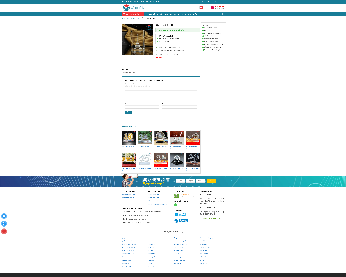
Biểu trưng (124, 257)
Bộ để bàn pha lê (178, 250)
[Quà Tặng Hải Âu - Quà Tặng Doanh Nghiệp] (133, 7)
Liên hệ (180, 14)
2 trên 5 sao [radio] (128, 86)
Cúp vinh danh (152, 238)
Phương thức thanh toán (128, 197)
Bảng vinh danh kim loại (180, 244)
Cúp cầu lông (151, 266)
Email (164, 104)
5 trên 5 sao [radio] (146, 86)
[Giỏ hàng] (222, 14)
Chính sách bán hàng (153, 194)
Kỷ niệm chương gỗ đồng (128, 247)
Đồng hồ (202, 241)
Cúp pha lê (151, 241)
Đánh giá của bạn (130, 83)
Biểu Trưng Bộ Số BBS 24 (176, 147)
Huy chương (177, 257)
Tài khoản (204, 1)
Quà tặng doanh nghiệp (206, 238)
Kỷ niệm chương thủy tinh (128, 244)
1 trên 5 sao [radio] (125, 86)
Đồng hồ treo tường (205, 247)
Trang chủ (152, 14)
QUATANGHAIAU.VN (178, 275)
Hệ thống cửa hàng (219, 1)
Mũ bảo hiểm (203, 257)
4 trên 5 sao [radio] (139, 86)
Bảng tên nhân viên (179, 260)
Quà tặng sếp (204, 263)
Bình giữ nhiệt (204, 253)
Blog (166, 14)
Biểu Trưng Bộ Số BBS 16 (192, 169)
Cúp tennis (151, 260)
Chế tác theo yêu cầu (191, 14)
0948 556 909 (159, 57)
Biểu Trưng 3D (134, 18)
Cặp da (202, 260)
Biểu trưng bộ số (126, 266)
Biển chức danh (178, 263)
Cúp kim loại (151, 247)
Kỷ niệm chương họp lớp (128, 250)
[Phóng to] (124, 52)
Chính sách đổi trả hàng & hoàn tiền (158, 204)
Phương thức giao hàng (128, 194)
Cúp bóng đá (151, 257)
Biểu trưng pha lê (126, 260)
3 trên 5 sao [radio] (132, 86)
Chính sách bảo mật (153, 197)
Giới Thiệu (173, 14)
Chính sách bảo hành (153, 201)
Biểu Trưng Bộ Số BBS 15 (144, 169)
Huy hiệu (176, 253)
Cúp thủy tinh (151, 244)
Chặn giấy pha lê (178, 247)
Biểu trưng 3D (125, 263)
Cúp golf (150, 263)
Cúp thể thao (151, 250)
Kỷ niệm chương (125, 238)
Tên (126, 104)
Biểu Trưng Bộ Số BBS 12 (144, 147)
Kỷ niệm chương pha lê (127, 241)
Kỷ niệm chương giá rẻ (127, 253)
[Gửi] (201, 7)
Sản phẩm (210, 1)
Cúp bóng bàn (152, 253)
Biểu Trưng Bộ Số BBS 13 (128, 147)
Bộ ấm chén (203, 250)
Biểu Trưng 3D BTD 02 (160, 147)
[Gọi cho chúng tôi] (175, 204)
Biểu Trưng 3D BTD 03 (176, 168)
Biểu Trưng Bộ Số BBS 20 (192, 147)
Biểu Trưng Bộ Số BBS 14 (128, 169)
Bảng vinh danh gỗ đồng (181, 241)
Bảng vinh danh (178, 238)
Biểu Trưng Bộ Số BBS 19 (160, 169)
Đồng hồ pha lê (204, 244)
